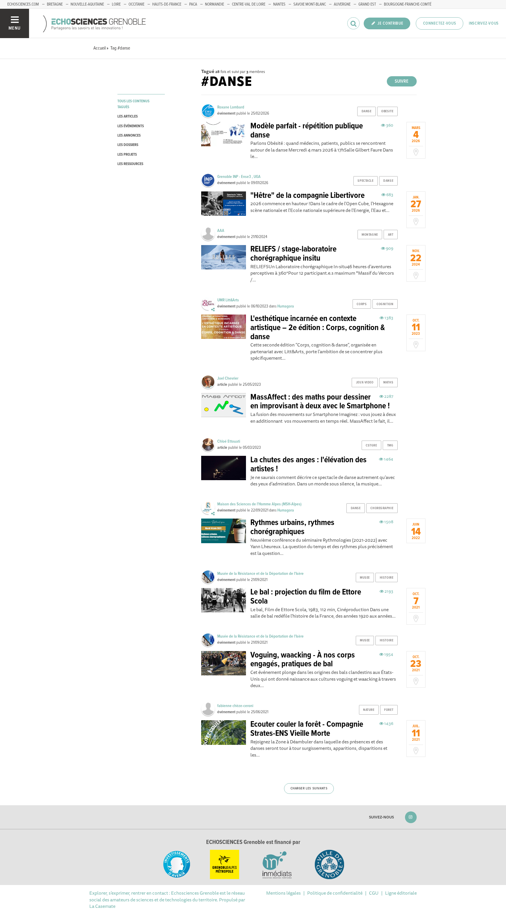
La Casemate (102, 906)
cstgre (371, 446)
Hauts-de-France (166, 4)
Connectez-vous (439, 23)
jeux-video (365, 382)
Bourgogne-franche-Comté (407, 4)
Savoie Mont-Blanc (309, 4)
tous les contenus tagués (133, 104)
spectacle (365, 181)
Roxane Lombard (230, 107)
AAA (220, 230)
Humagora (285, 306)
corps (362, 304)
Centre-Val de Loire (248, 4)
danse (367, 111)
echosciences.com (23, 4)
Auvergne (342, 4)
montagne (370, 235)
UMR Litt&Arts (228, 300)
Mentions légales (283, 893)
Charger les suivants (309, 788)
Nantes (279, 4)
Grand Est (367, 4)
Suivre (401, 81)
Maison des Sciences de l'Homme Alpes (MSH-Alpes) (259, 504)
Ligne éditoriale (401, 893)
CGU (374, 893)
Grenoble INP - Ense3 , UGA (239, 176)
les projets (127, 154)
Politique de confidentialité (335, 893)
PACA (193, 4)
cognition (385, 304)
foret (388, 710)
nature (368, 710)
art (391, 235)
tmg (390, 446)
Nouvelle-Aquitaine (87, 4)
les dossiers (127, 144)
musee (365, 578)
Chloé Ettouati (228, 441)
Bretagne (55, 4)
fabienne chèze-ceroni (235, 706)
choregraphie (381, 508)
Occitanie (136, 4)
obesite (387, 111)
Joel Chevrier (227, 378)
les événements (130, 126)
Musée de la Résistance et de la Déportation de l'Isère (260, 573)
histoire (386, 578)
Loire (116, 4)
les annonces (129, 135)
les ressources (130, 164)
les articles (127, 116)
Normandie (214, 4)
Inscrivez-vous (484, 23)
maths (388, 382)
